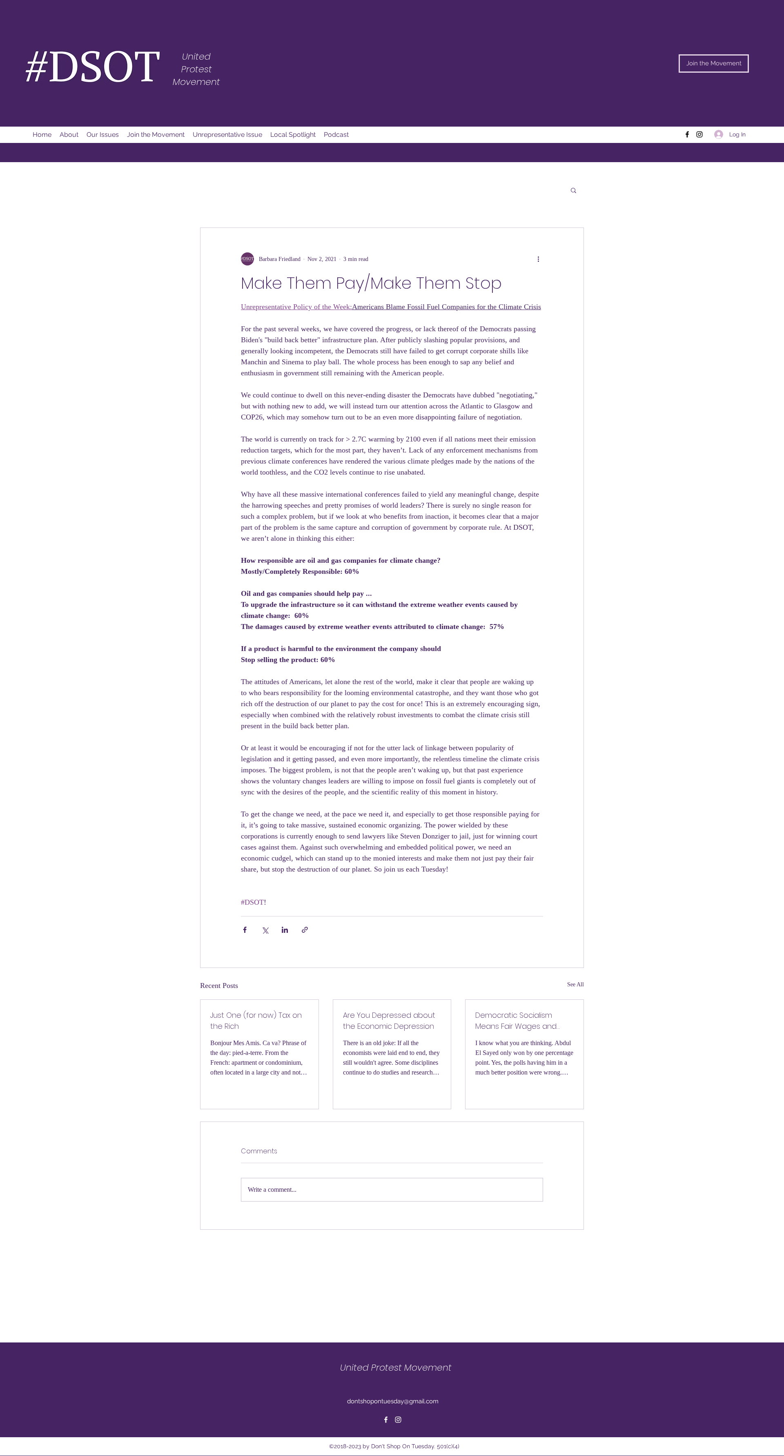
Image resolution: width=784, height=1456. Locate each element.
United (196, 56)
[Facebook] (687, 134)
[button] (573, 190)
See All (575, 984)
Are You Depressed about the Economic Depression (389, 1020)
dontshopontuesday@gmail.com (393, 1401)
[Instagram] (699, 134)
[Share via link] (305, 930)
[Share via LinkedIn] (285, 930)
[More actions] (538, 259)
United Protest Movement (396, 1367)
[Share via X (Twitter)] (265, 930)
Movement (196, 82)
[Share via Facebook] (245, 930)
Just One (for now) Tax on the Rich (256, 1020)
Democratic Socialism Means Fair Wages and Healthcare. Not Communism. (516, 1021)
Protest (196, 69)
